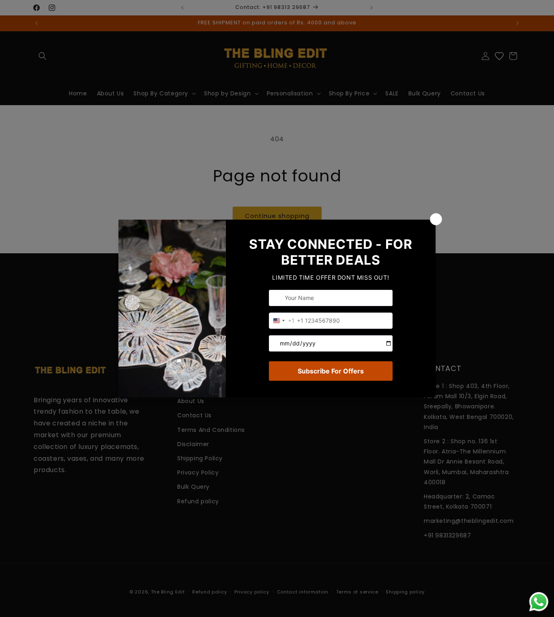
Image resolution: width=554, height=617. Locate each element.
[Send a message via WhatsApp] (539, 602)
